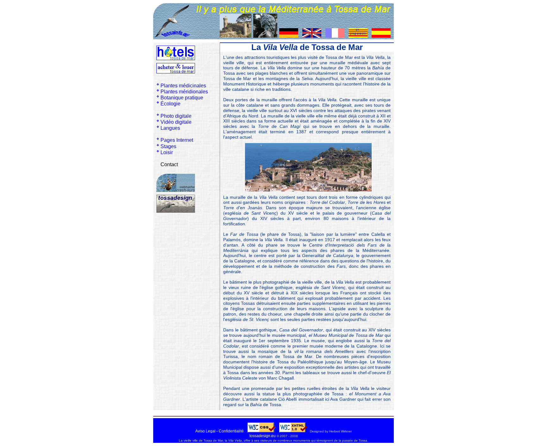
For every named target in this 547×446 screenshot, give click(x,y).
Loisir (166, 152)
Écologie (170, 103)
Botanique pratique (181, 97)
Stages (168, 146)
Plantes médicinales (183, 85)
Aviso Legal (205, 431)
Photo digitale (176, 116)
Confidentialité (231, 431)
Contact (169, 164)
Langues (170, 128)
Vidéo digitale (176, 122)
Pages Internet (176, 140)
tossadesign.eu (262, 436)
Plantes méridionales (184, 91)
